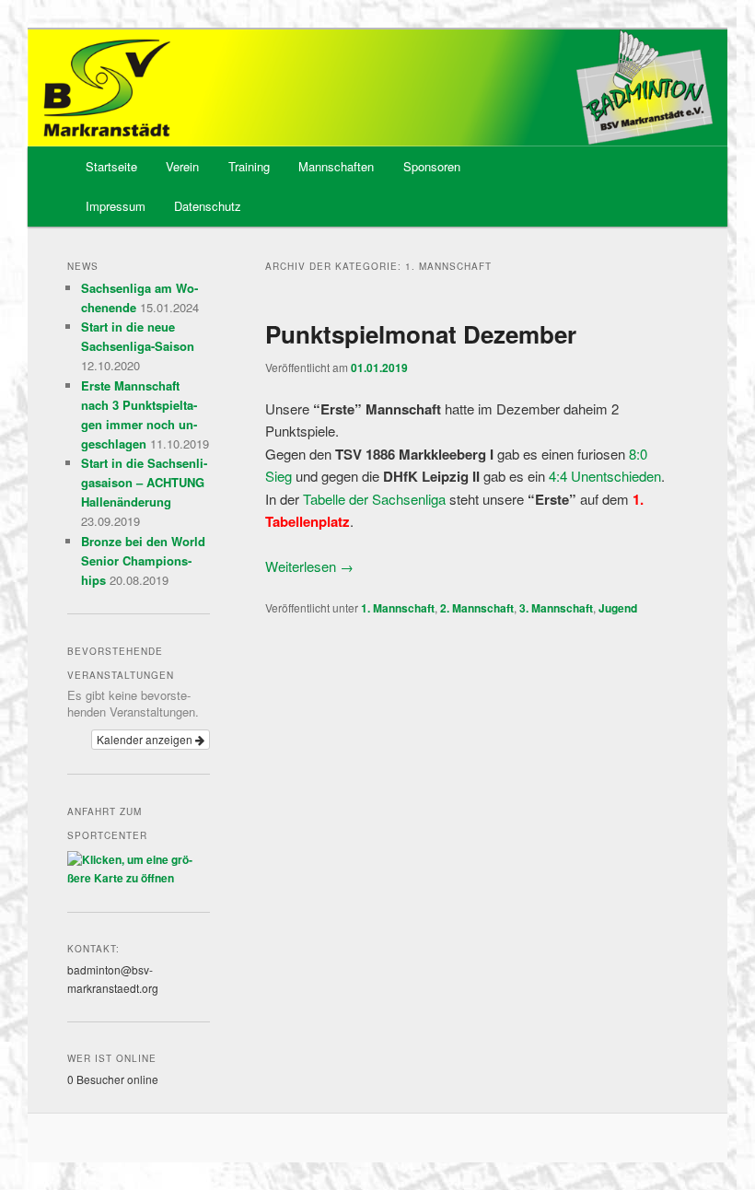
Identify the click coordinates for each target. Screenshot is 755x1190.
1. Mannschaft (398, 608)
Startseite (111, 166)
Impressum (115, 206)
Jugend (617, 608)
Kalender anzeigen (146, 739)
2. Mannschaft (477, 608)
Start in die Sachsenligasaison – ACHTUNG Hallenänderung (144, 482)
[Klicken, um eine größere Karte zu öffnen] (138, 877)
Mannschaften (336, 166)
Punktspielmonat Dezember (420, 334)
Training (249, 166)
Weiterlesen (309, 566)
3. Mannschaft (556, 608)
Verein (182, 166)
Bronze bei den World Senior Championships (143, 560)
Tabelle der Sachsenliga (374, 498)
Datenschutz (207, 206)
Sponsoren (431, 166)
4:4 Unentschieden (605, 475)
